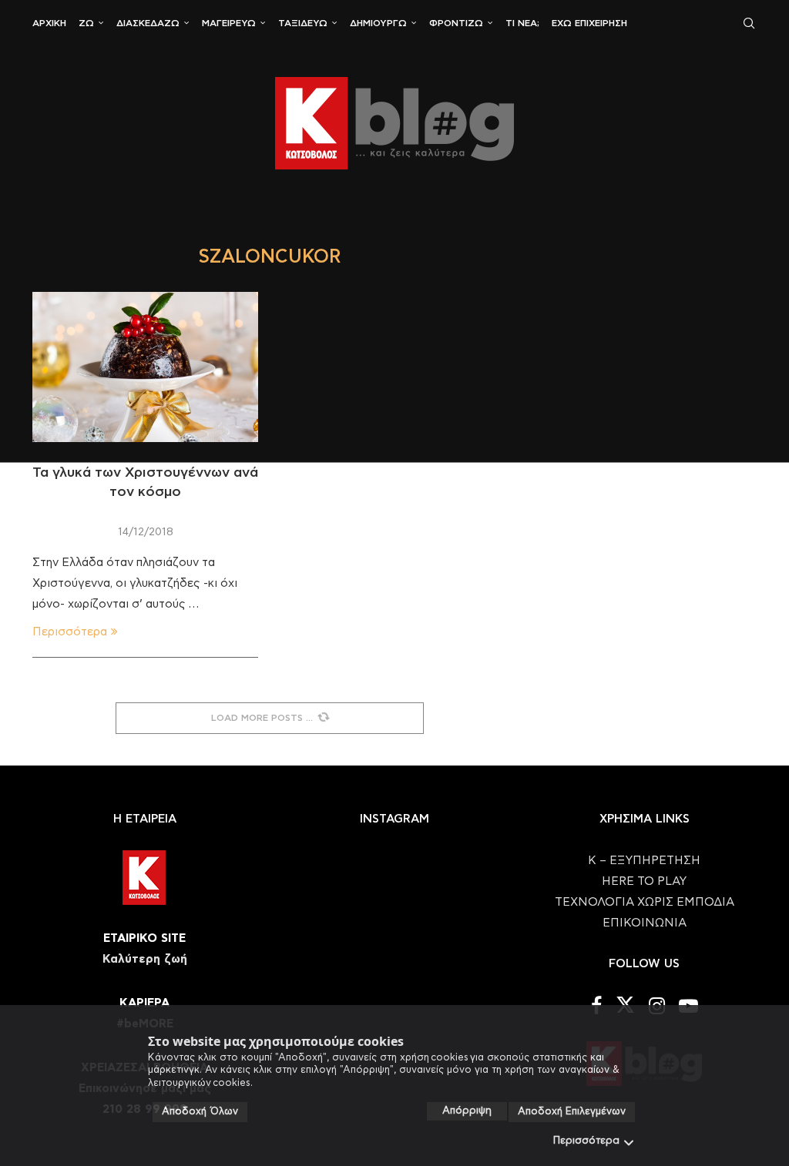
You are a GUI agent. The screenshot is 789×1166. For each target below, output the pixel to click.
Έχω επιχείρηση (589, 23)
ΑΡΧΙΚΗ (49, 23)
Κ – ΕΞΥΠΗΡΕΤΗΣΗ (644, 860)
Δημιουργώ (378, 23)
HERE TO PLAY (644, 881)
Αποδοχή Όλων (200, 1112)
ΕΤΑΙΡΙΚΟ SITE (144, 938)
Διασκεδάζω (148, 23)
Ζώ (86, 23)
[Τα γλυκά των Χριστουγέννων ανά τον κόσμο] (145, 367)
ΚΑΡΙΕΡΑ (144, 1003)
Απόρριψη (467, 1111)
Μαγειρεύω (229, 23)
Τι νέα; (522, 23)
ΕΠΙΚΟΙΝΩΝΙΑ (645, 923)
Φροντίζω (456, 23)
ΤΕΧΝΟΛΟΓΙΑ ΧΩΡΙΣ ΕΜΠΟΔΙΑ (644, 902)
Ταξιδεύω (302, 23)
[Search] (749, 23)
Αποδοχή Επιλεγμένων (572, 1112)
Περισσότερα (586, 1141)
